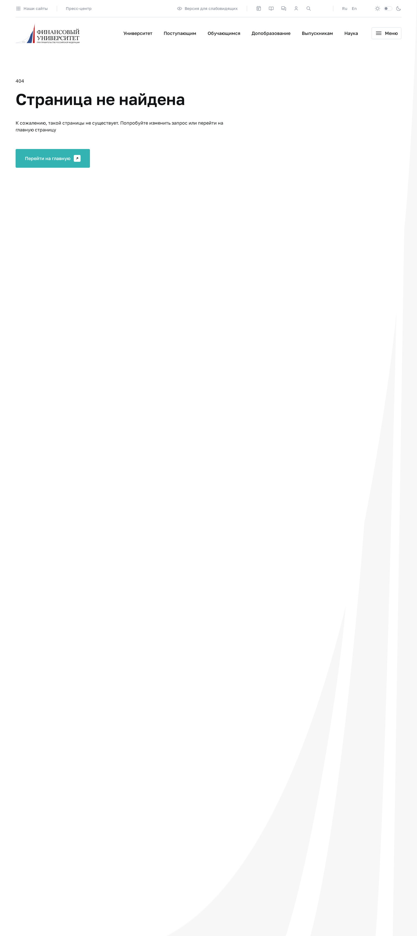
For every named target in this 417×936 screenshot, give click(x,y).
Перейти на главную (47, 158)
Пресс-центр (79, 8)
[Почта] (321, 8)
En (354, 8)
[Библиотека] (271, 8)
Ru (344, 8)
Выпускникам (317, 33)
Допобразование (271, 33)
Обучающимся (224, 33)
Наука (351, 33)
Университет (137, 33)
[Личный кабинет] (296, 8)
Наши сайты (36, 8)
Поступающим (180, 33)
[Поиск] (308, 8)
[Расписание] (259, 8)
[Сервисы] (284, 8)
